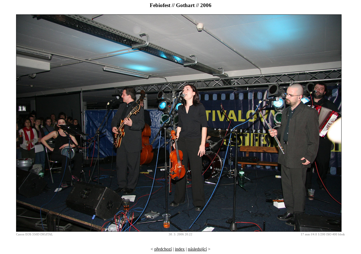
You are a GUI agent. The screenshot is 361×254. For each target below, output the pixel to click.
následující (197, 249)
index (180, 249)
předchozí (163, 249)
